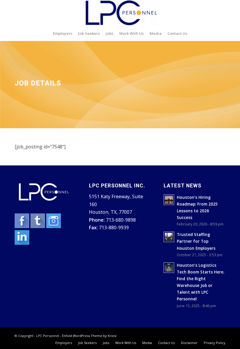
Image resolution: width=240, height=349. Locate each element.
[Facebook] (22, 226)
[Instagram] (53, 226)
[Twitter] (38, 226)
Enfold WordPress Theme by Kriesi (89, 335)
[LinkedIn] (22, 243)
